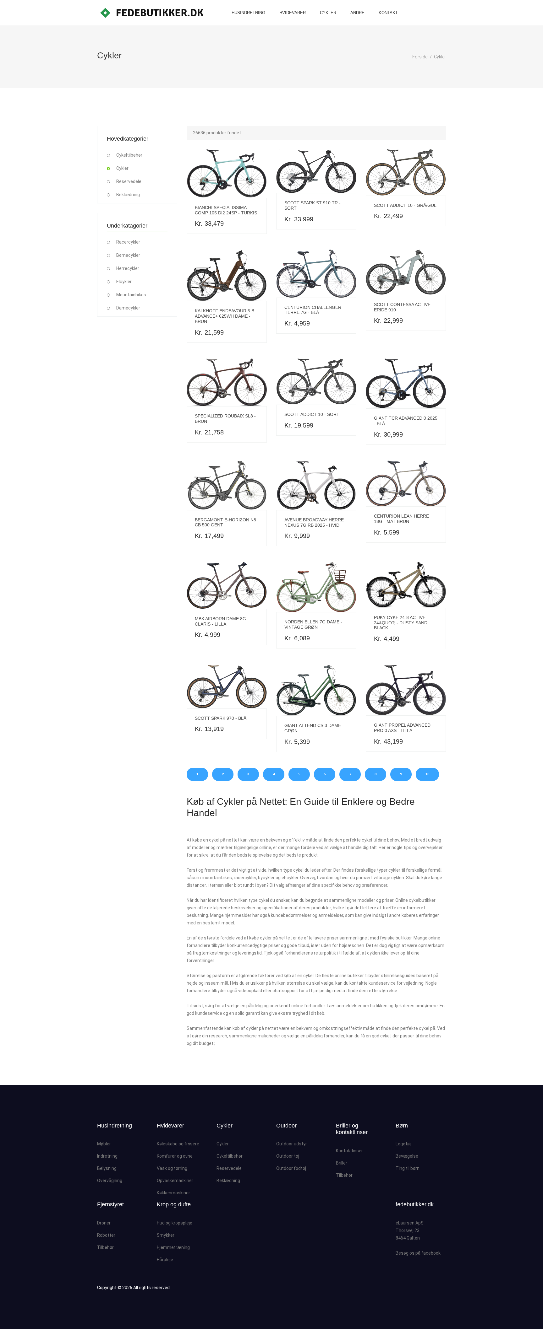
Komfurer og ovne (175, 1156)
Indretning (107, 1156)
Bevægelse (407, 1156)
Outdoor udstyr (291, 1143)
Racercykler (128, 242)
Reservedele (128, 181)
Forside (419, 56)
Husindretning (248, 12)
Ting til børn (408, 1168)
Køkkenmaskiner (173, 1192)
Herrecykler (127, 268)
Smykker (165, 1235)
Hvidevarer (292, 12)
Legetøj (403, 1143)
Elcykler (124, 281)
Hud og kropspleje (174, 1222)
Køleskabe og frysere (178, 1143)
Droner (104, 1222)
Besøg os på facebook (418, 1253)
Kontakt (388, 12)
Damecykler (128, 307)
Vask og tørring (172, 1168)
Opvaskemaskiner (175, 1180)
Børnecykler (128, 255)
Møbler (104, 1143)
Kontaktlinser (349, 1150)
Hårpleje (165, 1259)
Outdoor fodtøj (291, 1168)
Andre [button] (357, 12)
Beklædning (128, 194)
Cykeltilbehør (129, 155)
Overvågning (109, 1180)
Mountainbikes (131, 294)
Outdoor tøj (287, 1156)
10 (427, 774)
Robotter (106, 1235)
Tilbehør (344, 1175)
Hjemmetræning (173, 1247)
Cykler (328, 12)
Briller (341, 1162)
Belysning (107, 1168)
